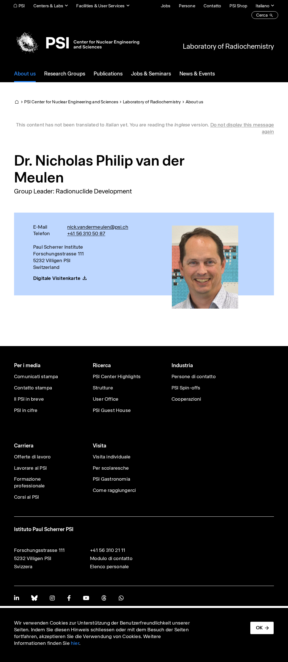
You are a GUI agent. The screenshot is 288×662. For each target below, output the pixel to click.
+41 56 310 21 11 (107, 550)
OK (259, 627)
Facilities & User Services (100, 5)
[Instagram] (52, 598)
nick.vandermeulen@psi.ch (97, 227)
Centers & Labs (48, 5)
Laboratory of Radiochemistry (228, 46)
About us (195, 101)
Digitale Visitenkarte (56, 278)
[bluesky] (34, 598)
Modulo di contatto (111, 558)
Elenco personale (109, 566)
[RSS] (104, 598)
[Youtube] (86, 598)
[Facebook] (69, 598)
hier (75, 643)
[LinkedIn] (16, 598)
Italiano (262, 5)
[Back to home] (77, 43)
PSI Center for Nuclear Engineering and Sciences (71, 101)
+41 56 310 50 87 (86, 233)
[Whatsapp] (121, 598)
